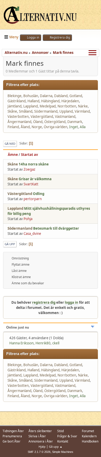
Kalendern (89, 436)
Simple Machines (62, 451)
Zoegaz (29, 169)
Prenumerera (12, 436)
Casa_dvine (32, 233)
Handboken (90, 441)
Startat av (29, 154)
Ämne (13, 154)
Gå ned (10, 144)
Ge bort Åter (11, 441)
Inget (73, 127)
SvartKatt (31, 184)
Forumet (88, 431)
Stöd (60, 431)
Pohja (28, 218)
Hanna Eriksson (21, 343)
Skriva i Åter (37, 436)
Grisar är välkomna (35, 179)
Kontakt (62, 441)
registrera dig (43, 302)
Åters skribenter (40, 431)
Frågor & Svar (67, 436)
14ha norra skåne (34, 164)
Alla (82, 127)
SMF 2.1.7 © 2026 (39, 451)
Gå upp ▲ (55, 446)
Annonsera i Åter (40, 441)
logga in (71, 302)
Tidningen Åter (13, 431)
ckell (55, 343)
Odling (38, 193)
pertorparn (33, 199)
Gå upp (10, 244)
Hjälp (42, 446)
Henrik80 (43, 343)
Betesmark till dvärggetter (56, 228)
